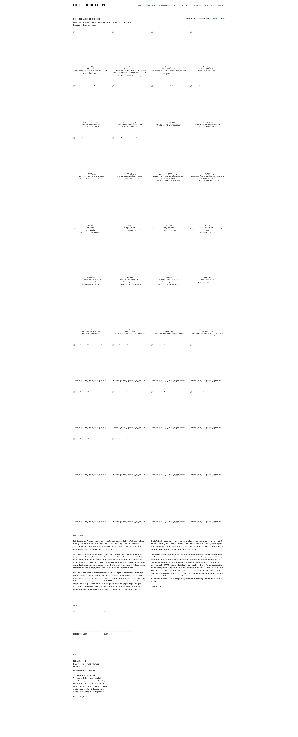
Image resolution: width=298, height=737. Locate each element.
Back (223, 19)
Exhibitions (151, 6)
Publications (197, 6)
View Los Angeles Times (81, 697)
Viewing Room (164, 6)
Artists (141, 6)
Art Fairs (185, 6)
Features (175, 6)
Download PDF (156, 587)
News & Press (210, 6)
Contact (221, 6)
